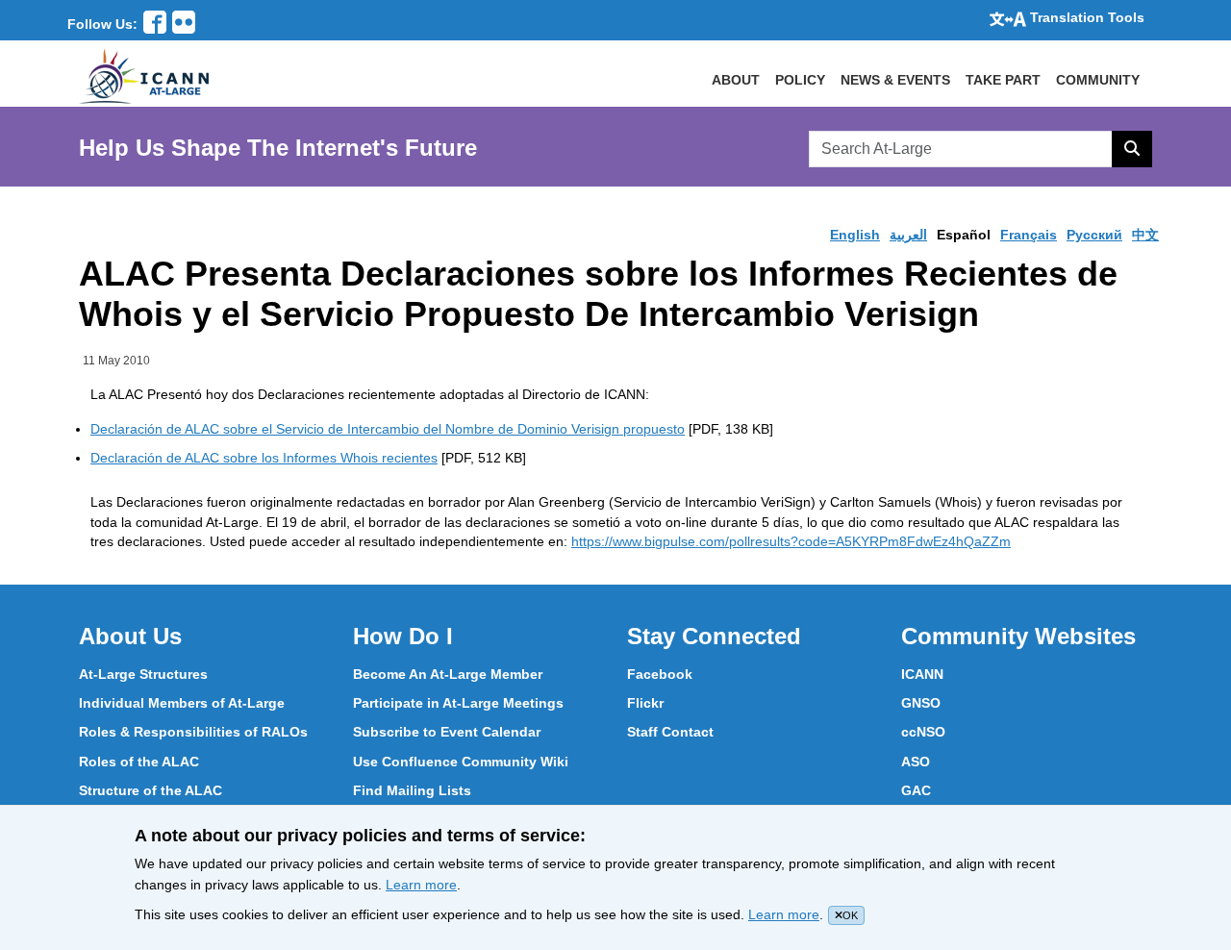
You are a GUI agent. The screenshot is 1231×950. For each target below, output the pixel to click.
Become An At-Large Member (447, 674)
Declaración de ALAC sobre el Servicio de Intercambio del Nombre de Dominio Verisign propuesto (387, 429)
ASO (915, 761)
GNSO (921, 703)
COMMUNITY (1098, 80)
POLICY (800, 80)
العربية (908, 234)
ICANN (922, 674)
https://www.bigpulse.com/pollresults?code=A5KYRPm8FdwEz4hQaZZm (791, 541)
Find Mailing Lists (412, 790)
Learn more (421, 884)
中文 (1145, 234)
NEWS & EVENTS (895, 80)
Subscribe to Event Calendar (446, 731)
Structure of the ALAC (150, 790)
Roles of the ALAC (139, 761)
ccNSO (923, 731)
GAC (916, 790)
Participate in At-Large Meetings (458, 703)
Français (1028, 234)
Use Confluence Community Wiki (460, 761)
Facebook (659, 674)
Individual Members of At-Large (182, 703)
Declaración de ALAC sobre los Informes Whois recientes (264, 457)
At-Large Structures (143, 674)
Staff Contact (670, 731)
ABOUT (736, 80)
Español (964, 234)
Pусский (1094, 234)
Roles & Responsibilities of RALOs (193, 731)
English (855, 234)
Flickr (645, 703)
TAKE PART (1003, 80)
